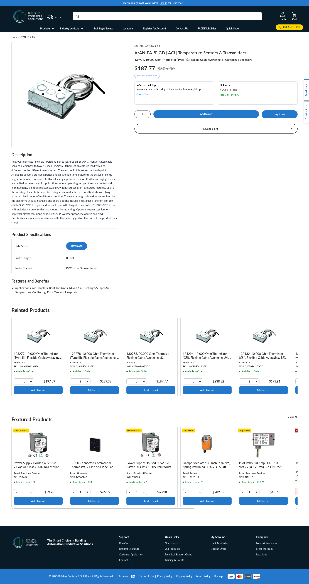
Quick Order (232, 28)
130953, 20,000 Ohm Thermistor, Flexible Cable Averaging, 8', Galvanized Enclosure (148, 357)
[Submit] (77, 16)
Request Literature (129, 548)
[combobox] (167, 16)
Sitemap (218, 576)
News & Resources (266, 543)
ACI (136, 46)
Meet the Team (264, 548)
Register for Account (154, 28)
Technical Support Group (178, 554)
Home (14, 37)
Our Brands (171, 543)
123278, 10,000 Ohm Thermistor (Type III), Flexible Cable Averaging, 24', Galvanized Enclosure (93, 357)
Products (45, 28)
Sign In (163, 2)
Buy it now (280, 114)
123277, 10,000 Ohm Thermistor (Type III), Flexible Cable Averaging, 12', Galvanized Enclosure (37, 357)
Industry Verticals (69, 28)
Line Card (124, 543)
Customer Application (131, 554)
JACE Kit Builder (207, 28)
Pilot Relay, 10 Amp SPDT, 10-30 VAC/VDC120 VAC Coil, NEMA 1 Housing (261, 467)
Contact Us (182, 28)
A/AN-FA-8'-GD (28, 37)
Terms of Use (146, 576)
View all (293, 416)
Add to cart (206, 113)
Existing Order (218, 548)
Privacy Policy (164, 576)
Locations (128, 28)
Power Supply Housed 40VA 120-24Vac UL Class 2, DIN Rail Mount (36, 465)
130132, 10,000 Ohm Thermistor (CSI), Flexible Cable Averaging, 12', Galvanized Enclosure (262, 357)
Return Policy (203, 576)
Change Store (142, 94)
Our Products (172, 548)
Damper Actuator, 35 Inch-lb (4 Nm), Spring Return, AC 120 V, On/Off (207, 465)
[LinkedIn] (134, 576)
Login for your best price (147, 76)
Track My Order (219, 543)
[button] (294, 14)
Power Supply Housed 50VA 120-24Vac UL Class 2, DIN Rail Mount (148, 465)
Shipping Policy (184, 576)
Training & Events (103, 28)
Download (76, 245)
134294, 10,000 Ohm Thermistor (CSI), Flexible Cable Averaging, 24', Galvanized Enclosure (206, 357)
